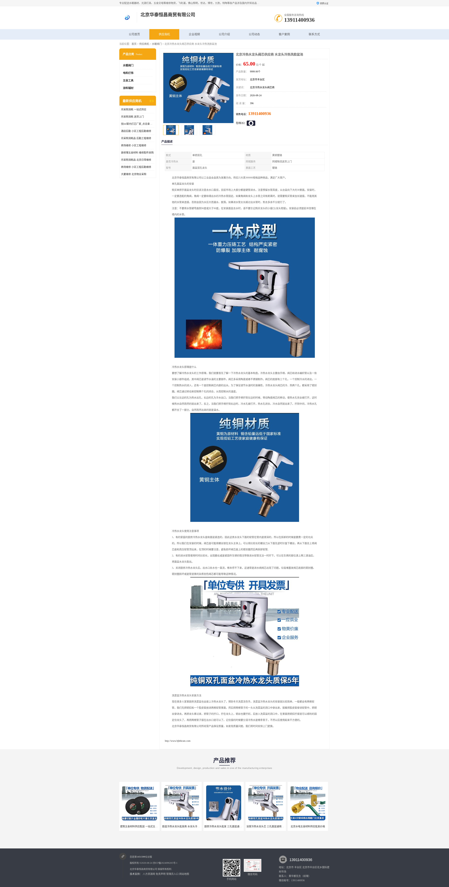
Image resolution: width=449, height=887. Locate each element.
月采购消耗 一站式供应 (133, 109)
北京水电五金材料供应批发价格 (266, 826)
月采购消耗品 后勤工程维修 (136, 138)
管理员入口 (172, 874)
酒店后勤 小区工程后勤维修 (136, 131)
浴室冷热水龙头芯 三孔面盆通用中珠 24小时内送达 (232, 826)
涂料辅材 (128, 88)
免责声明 (161, 874)
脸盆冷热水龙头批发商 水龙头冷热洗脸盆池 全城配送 (149, 826)
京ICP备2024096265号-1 (165, 863)
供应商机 (164, 34)
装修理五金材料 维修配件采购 (137, 152)
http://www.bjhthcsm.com (177, 741)
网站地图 (184, 874)
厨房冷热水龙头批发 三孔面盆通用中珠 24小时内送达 (191, 826)
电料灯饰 (128, 73)
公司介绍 (224, 34)
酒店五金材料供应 (308, 826)
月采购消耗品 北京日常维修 (136, 159)
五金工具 (128, 80)
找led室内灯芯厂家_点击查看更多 (137, 124)
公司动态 (254, 34)
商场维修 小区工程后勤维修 (136, 167)
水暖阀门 (157, 44)
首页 (134, 44)
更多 (151, 101)
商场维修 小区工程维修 (133, 145)
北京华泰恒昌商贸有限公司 (143, 869)
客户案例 (284, 34)
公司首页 (134, 34)
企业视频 (194, 34)
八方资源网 (149, 874)
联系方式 (314, 34)
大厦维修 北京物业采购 (133, 174)
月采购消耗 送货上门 (132, 116)
